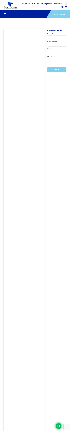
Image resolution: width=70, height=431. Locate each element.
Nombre (50, 34)
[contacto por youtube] (66, 6)
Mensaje (50, 56)
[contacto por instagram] (62, 6)
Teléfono (49, 49)
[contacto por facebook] (66, 3)
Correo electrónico (53, 41)
